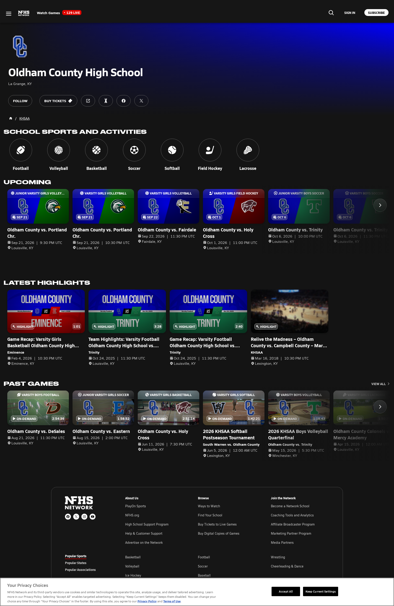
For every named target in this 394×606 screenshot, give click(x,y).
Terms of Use (172, 601)
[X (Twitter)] (76, 517)
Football (204, 557)
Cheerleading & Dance (287, 566)
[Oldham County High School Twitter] (141, 100)
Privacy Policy (147, 601)
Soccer (203, 566)
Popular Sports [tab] (75, 555)
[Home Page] (10, 118)
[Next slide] (380, 205)
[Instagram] (84, 517)
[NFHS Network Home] (24, 13)
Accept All (286, 591)
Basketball (133, 557)
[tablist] (88, 562)
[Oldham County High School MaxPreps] (106, 100)
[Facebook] (68, 517)
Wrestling (278, 557)
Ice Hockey (133, 575)
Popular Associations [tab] (80, 569)
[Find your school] (331, 12)
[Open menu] (9, 14)
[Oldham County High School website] (88, 100)
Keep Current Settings (321, 591)
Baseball (204, 575)
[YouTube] (93, 517)
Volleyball (132, 566)
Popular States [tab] (75, 562)
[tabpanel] (227, 566)
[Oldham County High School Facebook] (124, 100)
